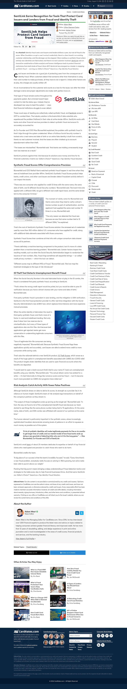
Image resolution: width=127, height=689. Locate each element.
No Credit (94, 165)
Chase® (94, 180)
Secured (94, 143)
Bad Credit (95, 153)
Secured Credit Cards (97, 317)
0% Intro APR (96, 108)
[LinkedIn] (98, 645)
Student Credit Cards (97, 319)
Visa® (93, 192)
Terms (79, 649)
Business (94, 137)
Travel (93, 130)
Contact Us (72, 647)
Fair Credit (95, 159)
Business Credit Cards (97, 268)
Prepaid (94, 140)
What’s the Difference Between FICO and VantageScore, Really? (102, 80)
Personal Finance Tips (97, 314)
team (29, 444)
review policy (63, 42)
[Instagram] (103, 1)
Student (94, 146)
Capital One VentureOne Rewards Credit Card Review (103, 70)
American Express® (98, 171)
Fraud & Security (32, 547)
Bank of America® (97, 174)
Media (71, 649)
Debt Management (96, 292)
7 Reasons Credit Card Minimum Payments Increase (101, 239)
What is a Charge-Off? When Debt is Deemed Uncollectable (39, 599)
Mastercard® (95, 189)
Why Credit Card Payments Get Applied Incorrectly (103, 225)
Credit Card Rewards (97, 284)
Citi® (93, 183)
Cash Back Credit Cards (98, 271)
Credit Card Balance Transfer (100, 274)
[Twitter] (98, 636)
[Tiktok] (112, 1)
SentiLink (74, 61)
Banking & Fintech (96, 265)
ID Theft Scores (64, 355)
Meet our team (47, 647)
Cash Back (95, 121)
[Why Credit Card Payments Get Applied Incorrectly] (91, 227)
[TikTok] (111, 636)
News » (103, 89)
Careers (80, 647)
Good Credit (95, 162)
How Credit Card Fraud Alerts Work (37, 613)
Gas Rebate (95, 124)
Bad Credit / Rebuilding (98, 263)
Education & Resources (98, 295)
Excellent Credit (96, 156)
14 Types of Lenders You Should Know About (74, 585)
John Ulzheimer (99, 84)
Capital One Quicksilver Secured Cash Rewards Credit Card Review (102, 232)
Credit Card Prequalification (99, 282)
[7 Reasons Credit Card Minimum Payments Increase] (91, 241)
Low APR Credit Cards (97, 306)
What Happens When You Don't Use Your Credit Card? (103, 61)
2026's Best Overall (97, 99)
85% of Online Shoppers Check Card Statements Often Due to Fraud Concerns (75, 613)
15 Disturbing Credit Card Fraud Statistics (75, 599)
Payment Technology (97, 311)
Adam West (30, 511)
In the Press (93, 35)
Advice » (97, 89)
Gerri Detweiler (99, 64)
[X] (108, 1)
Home (69, 12)
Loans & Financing (96, 303)
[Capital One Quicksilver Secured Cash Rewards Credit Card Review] (91, 234)
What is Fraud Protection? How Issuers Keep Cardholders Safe (37, 585)
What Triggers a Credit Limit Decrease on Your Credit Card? (101, 218)
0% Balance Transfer (98, 105)
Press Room (81, 645)
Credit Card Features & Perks (100, 276)
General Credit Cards (97, 300)
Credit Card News (79, 12)
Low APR (94, 111)
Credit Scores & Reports (98, 287)
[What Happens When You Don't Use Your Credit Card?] (91, 213)
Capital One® (96, 177)
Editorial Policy (105, 32)
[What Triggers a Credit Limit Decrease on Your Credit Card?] (91, 220)
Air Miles (94, 118)
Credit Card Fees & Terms (98, 279)
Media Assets (104, 35)
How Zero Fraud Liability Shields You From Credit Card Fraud (74, 571)
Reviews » (108, 89)
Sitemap (89, 647)
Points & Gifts (96, 127)
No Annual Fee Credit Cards (99, 309)
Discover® (94, 186)
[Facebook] (105, 1)
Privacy (89, 645)
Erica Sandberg (99, 74)
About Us (93, 32)
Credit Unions (95, 290)
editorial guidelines (32, 645)
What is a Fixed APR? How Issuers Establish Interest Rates (38, 571)
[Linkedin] (110, 1)
